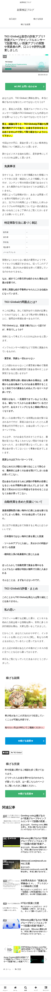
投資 (6, 753)
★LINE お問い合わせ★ (25, 86)
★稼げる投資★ (25, 793)
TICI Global (17, 753)
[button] (45, 586)
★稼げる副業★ (25, 741)
